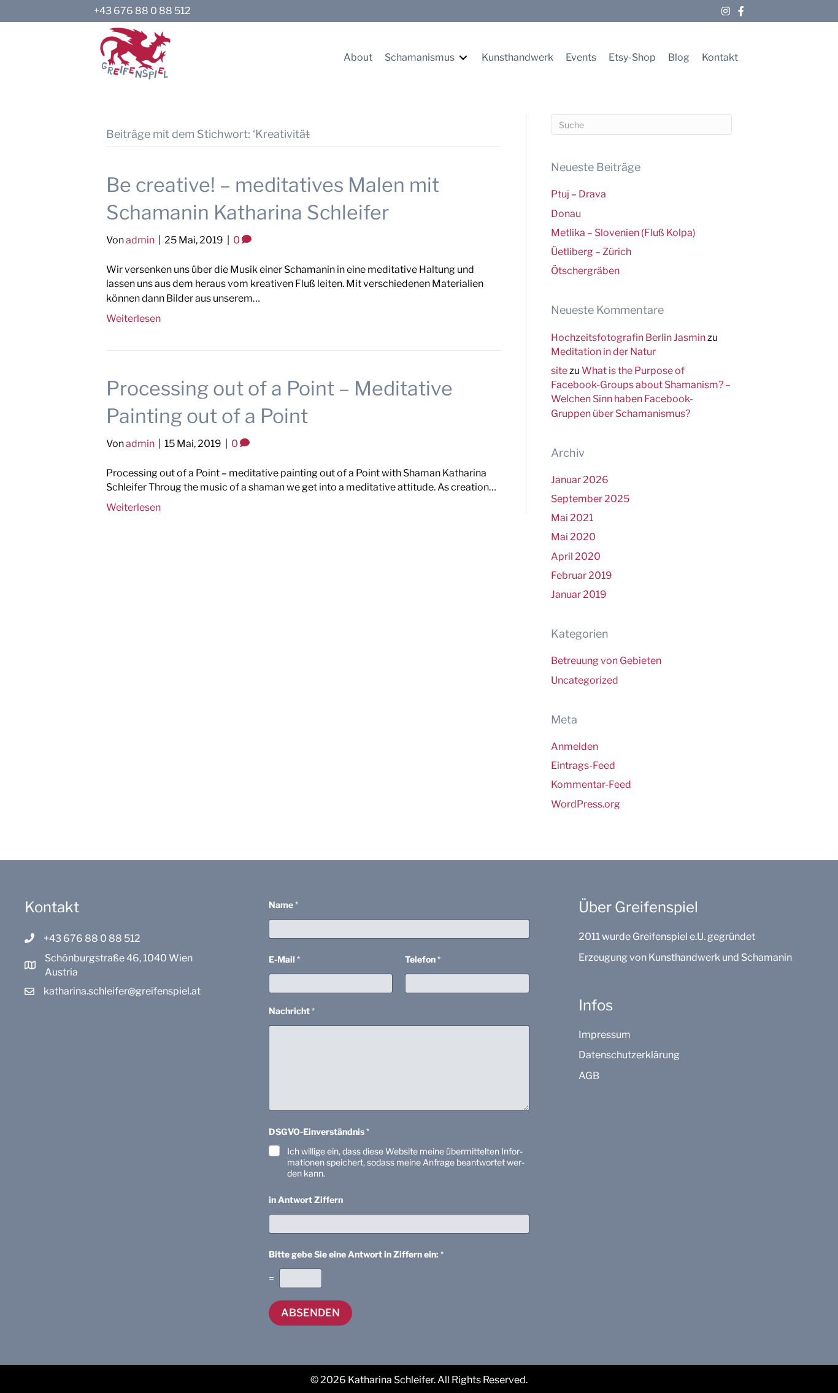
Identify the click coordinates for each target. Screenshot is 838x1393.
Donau (566, 213)
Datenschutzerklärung (629, 1055)
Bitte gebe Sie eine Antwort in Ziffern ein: (356, 1254)
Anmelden (574, 746)
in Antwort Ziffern (306, 1199)
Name (283, 904)
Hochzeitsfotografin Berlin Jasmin (628, 337)
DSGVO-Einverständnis (319, 1131)
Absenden (310, 1313)
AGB (589, 1076)
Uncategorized (584, 680)
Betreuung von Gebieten (606, 660)
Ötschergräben (585, 271)
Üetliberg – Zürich (591, 252)
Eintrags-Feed (583, 765)
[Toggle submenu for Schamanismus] (463, 57)
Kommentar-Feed (591, 784)
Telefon (422, 959)
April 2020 (576, 556)
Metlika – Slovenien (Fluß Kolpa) (623, 233)
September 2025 (590, 499)
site (559, 370)
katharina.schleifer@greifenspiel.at (122, 991)
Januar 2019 (579, 594)
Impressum (605, 1034)
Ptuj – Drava (578, 194)
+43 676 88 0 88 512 (142, 11)
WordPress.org (585, 804)
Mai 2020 (573, 537)
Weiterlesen (133, 318)
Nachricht (292, 1011)
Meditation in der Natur (603, 351)
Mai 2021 (572, 518)
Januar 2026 (580, 480)
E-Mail (284, 959)
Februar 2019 (581, 575)
